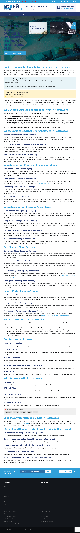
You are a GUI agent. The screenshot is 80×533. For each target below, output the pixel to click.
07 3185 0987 (25, 423)
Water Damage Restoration (10, 516)
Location (6, 494)
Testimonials (7, 499)
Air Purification (44, 516)
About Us (6, 489)
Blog (5, 504)
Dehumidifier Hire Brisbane (47, 521)
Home (5, 486)
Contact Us (6, 496)
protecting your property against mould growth (55, 315)
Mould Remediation (45, 511)
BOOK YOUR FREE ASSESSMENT (14, 53)
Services (6, 491)
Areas (5, 501)
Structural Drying (8, 521)
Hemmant (16, 412)
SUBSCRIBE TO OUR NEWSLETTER (9, 472)
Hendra (29, 412)
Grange (35, 412)
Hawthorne (8, 412)
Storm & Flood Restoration (10, 511)
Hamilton (23, 412)
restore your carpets (43, 183)
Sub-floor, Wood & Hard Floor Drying (12, 523)
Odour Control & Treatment (47, 518)
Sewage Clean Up (45, 513)
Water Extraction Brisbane (10, 513)
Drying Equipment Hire (9, 518)
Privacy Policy (44, 489)
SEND (48, 471)
